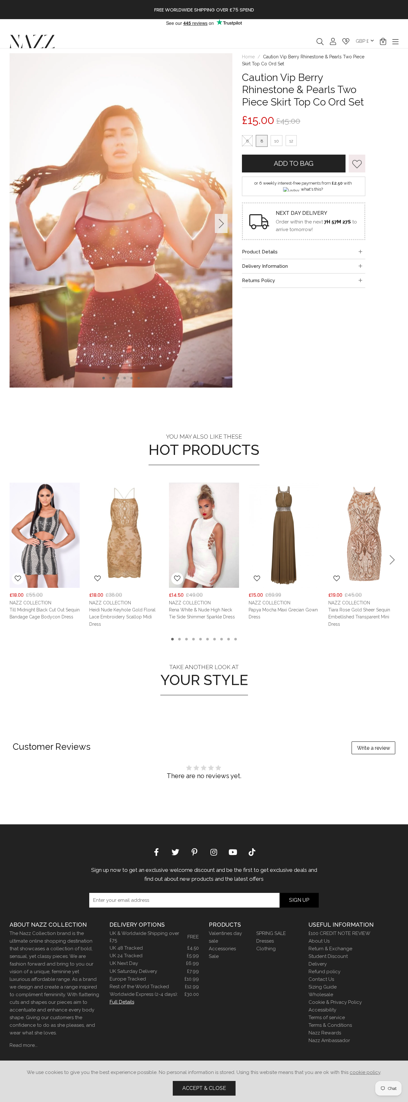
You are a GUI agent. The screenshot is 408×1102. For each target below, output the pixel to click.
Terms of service (327, 1017)
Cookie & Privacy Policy (335, 1002)
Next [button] (221, 223)
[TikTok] (252, 851)
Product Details (260, 252)
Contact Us (321, 979)
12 (291, 141)
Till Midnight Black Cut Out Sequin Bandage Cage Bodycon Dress (45, 613)
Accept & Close (204, 1088)
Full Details (122, 1002)
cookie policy (365, 1072)
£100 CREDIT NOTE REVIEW (339, 933)
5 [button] (131, 378)
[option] (121, 220)
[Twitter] (175, 851)
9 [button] (228, 639)
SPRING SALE (271, 933)
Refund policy (324, 971)
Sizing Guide (323, 987)
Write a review (373, 748)
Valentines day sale (225, 937)
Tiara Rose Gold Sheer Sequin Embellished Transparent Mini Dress (359, 617)
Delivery (318, 964)
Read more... (24, 1045)
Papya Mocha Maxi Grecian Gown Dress (283, 613)
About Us (319, 941)
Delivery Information (265, 266)
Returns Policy (258, 280)
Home (248, 56)
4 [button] (124, 378)
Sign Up (299, 900)
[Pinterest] (194, 851)
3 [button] (117, 378)
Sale (214, 956)
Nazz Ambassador (329, 1040)
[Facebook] (156, 851)
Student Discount (328, 956)
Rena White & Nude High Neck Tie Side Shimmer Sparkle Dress (202, 613)
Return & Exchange (330, 949)
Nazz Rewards (325, 1033)
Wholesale (321, 994)
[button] (383, 41)
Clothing (266, 949)
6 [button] (138, 378)
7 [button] (214, 639)
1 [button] (104, 378)
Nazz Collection (32, 41)
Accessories (222, 949)
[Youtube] (232, 851)
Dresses (265, 941)
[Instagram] (213, 851)
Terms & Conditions (330, 1025)
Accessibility (322, 1010)
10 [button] (235, 639)
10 (276, 141)
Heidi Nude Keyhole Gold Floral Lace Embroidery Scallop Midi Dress (122, 617)
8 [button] (221, 639)
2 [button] (110, 378)
